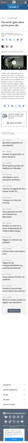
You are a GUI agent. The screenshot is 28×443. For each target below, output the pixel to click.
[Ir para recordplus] (6, 421)
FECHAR (14, 439)
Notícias (10, 58)
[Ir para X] (14, 421)
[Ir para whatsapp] (18, 421)
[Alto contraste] (2, 46)
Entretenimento (10, 390)
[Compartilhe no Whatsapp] (14, 40)
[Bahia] (14, 7)
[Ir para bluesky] (6, 417)
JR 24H (5, 395)
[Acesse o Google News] (18, 40)
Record (6, 400)
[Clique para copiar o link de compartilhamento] (21, 40)
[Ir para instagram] (14, 417)
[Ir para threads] (22, 417)
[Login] (25, 2)
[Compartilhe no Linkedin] (10, 40)
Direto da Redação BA (13, 18)
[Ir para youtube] (22, 421)
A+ (7, 46)
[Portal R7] (14, 2)
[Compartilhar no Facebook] (7, 40)
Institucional (9, 404)
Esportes (7, 385)
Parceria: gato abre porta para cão (17, 57)
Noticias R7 (3, 18)
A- (11, 46)
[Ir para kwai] (18, 417)
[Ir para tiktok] (10, 421)
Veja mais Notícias (14, 310)
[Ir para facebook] (10, 417)
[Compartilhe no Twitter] (3, 40)
